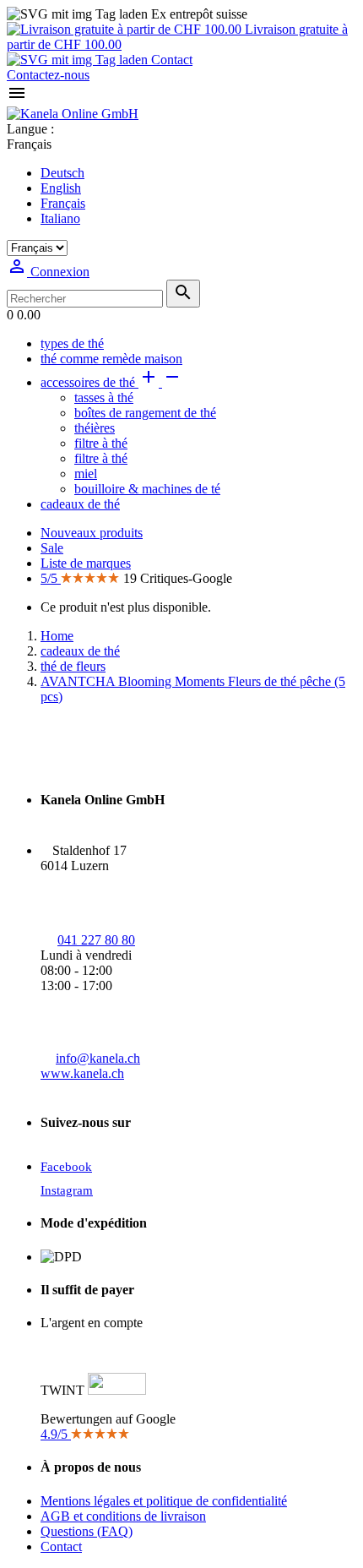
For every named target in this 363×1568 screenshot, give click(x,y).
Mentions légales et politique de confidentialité (164, 1501)
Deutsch (62, 173)
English (61, 188)
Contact (170, 59)
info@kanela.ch (98, 1058)
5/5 (51, 578)
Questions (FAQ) (87, 1531)
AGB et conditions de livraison (123, 1516)
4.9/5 (56, 1434)
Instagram (67, 1190)
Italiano (60, 218)
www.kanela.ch (82, 1073)
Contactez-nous (48, 75)
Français (63, 203)
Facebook (66, 1166)
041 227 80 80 (96, 940)
